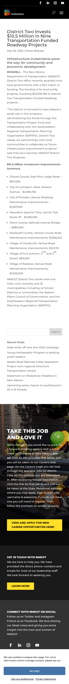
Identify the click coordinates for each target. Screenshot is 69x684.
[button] (61, 12)
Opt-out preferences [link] (22, 679)
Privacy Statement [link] (46, 679)
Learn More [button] (20, 586)
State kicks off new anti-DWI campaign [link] (33, 347)
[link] (40, 3)
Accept (35, 671)
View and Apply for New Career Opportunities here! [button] (33, 525)
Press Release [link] (35, 50)
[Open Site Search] (53, 12)
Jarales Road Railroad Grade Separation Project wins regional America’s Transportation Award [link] (33, 366)
